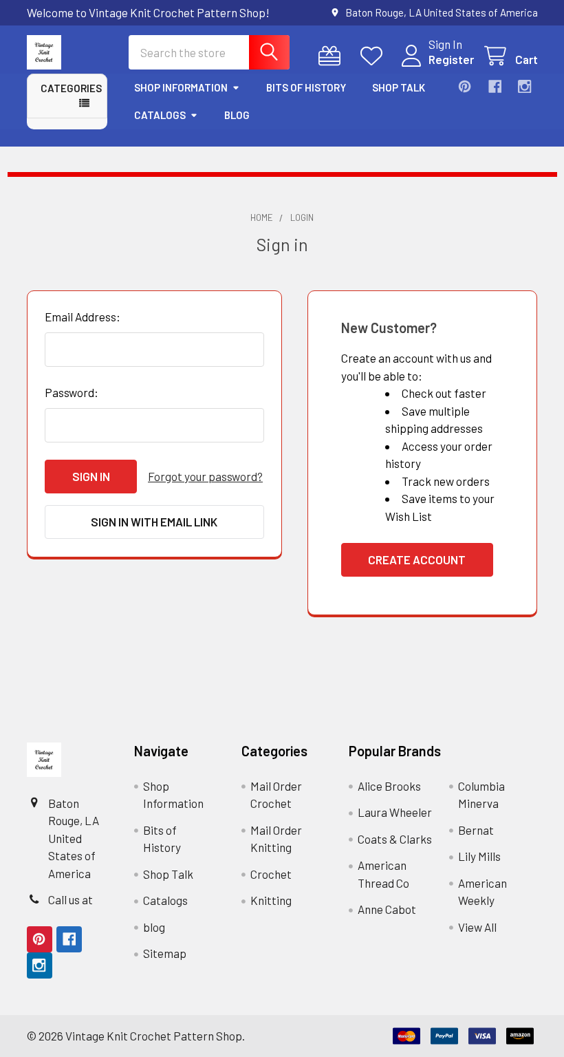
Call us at (70, 899)
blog (237, 115)
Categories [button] (71, 88)
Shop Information (181, 87)
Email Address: (82, 316)
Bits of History (306, 87)
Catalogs (160, 115)
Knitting (271, 900)
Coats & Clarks (395, 839)
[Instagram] (524, 86)
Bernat (476, 830)
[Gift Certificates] (332, 56)
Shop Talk (398, 87)
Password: (71, 392)
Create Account (417, 559)
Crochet (271, 874)
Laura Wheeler (395, 812)
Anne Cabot (387, 909)
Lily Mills (479, 856)
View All (477, 927)
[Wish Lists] (374, 56)
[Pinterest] (464, 86)
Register (451, 59)
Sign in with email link (154, 521)
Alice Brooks (389, 786)
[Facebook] (495, 86)
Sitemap (164, 953)
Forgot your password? (205, 476)
